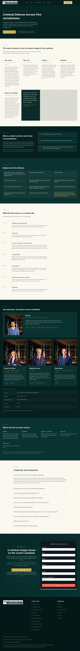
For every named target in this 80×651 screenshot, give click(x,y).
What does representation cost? (21, 521)
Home (27, 2)
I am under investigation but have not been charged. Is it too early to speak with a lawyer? (36, 512)
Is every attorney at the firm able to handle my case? (26, 493)
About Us (31, 2)
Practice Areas (38, 2)
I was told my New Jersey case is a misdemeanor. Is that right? (29, 475)
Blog (43, 2)
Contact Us (49, 2)
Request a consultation (9, 31)
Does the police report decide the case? (23, 507)
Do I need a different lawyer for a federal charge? (26, 526)
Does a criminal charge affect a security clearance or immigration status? (31, 516)
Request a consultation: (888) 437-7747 (21, 569)
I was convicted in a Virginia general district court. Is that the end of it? (31, 502)
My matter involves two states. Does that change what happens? (29, 488)
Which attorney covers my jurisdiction (26, 31)
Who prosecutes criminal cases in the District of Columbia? (28, 498)
